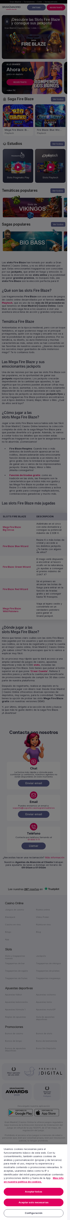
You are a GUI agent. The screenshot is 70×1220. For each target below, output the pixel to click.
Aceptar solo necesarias (34, 1202)
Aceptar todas (33, 1191)
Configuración (34, 1212)
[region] (33, 1182)
